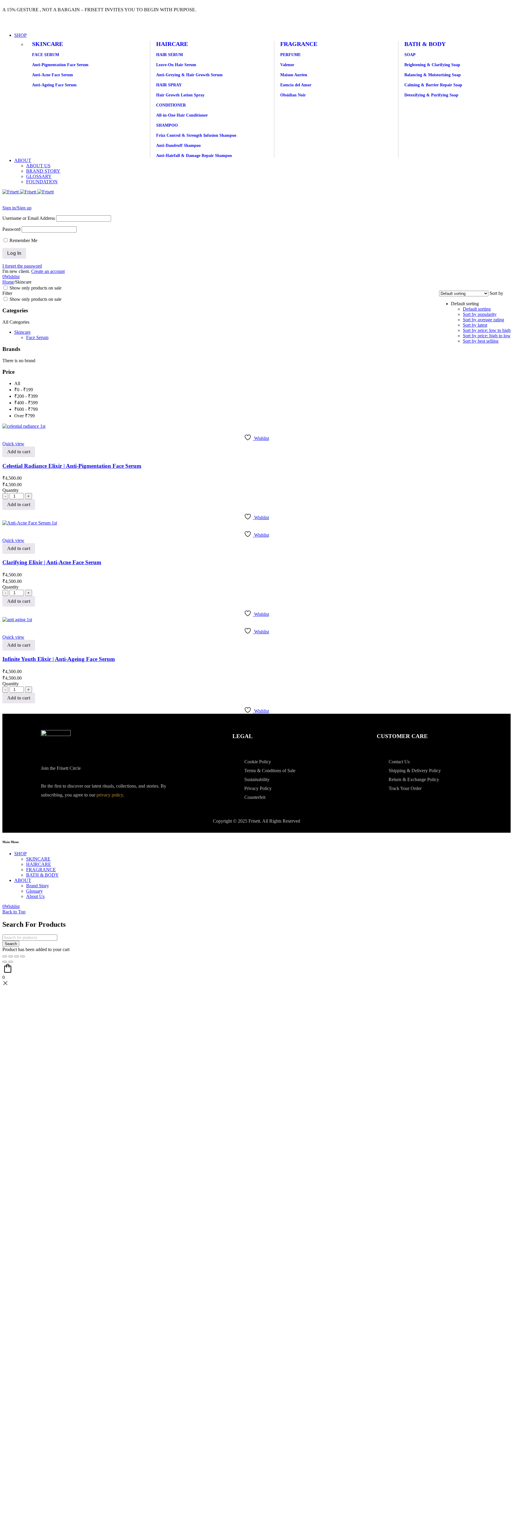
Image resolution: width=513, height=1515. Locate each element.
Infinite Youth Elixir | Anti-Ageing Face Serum (58, 659)
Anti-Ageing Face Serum (54, 85)
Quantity (10, 490)
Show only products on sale (34, 287)
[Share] (16, 956)
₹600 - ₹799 (26, 409)
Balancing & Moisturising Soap (432, 75)
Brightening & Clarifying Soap (432, 65)
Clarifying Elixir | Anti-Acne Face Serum (51, 562)
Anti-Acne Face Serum (52, 75)
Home (8, 281)
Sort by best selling (480, 341)
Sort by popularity (480, 314)
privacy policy (109, 794)
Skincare (22, 332)
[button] (18, 451)
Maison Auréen (293, 75)
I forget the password (22, 265)
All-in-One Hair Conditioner (182, 115)
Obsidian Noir (293, 95)
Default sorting (477, 308)
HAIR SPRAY (169, 85)
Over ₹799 (24, 415)
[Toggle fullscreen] (10, 956)
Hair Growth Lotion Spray (180, 95)
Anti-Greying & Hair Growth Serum (189, 75)
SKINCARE (47, 44)
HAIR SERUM (169, 55)
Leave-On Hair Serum (176, 65)
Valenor (287, 65)
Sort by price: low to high (487, 330)
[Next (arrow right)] (10, 962)
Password (11, 229)
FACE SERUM (45, 55)
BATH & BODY (425, 44)
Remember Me (22, 240)
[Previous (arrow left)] (4, 962)
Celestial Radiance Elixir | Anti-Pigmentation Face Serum (71, 466)
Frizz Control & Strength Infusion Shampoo (196, 135)
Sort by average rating (483, 319)
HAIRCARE (172, 44)
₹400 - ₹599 (26, 402)
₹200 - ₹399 (26, 396)
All (17, 383)
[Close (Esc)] (22, 956)
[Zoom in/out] (4, 956)
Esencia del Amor (295, 85)
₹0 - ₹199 (23, 389)
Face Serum (37, 337)
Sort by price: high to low (487, 335)
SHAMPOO (167, 125)
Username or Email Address (28, 218)
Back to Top (14, 911)
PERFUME (290, 55)
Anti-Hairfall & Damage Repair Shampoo (194, 155)
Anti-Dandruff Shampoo (178, 145)
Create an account (48, 271)
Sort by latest (475, 325)
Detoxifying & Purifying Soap (431, 95)
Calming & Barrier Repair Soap (433, 85)
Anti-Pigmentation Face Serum (60, 65)
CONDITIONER (171, 105)
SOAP (410, 55)
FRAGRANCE (298, 44)
